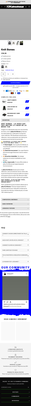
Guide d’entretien (7, 204)
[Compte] (26, 6)
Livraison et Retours (8, 208)
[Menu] (1, 6)
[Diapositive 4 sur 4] (21, 43)
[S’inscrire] (28, 387)
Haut (8, 216)
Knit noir (5, 214)
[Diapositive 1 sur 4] (9, 43)
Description (5, 120)
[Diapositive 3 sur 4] (17, 43)
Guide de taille (9, 70)
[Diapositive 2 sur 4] (13, 43)
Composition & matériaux (10, 199)
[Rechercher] (5, 6)
